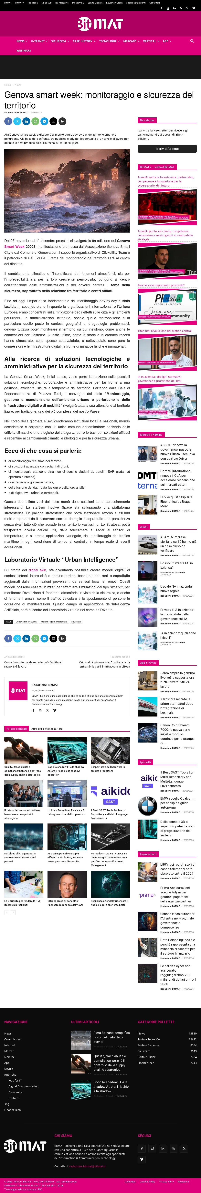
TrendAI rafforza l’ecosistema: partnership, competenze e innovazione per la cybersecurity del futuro (166, 181)
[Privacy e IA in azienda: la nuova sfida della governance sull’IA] (147, 617)
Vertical (149, 41)
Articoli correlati (17, 728)
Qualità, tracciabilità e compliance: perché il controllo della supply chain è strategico (22, 770)
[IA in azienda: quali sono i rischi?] (147, 640)
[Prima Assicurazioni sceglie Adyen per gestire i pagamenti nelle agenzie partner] (147, 895)
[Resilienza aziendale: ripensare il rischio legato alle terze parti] (110, 884)
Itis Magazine (62, 2)
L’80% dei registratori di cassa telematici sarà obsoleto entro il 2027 (177, 868)
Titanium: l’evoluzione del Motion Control (165, 331)
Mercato (129, 41)
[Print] (62, 121)
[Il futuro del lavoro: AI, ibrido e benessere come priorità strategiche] (23, 793)
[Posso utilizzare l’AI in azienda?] (147, 571)
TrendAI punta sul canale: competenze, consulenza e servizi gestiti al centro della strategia (165, 235)
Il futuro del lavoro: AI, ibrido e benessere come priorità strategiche (22, 814)
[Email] (53, 121)
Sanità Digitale (95, 2)
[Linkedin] (174, 8)
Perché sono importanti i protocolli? (161, 285)
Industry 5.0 (78, 2)
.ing (6, 1104)
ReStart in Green (114, 2)
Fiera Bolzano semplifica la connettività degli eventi (112, 1037)
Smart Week (14, 246)
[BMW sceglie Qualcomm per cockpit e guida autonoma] (147, 806)
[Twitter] (187, 8)
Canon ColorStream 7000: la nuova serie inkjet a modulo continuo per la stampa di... (177, 734)
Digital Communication (23, 1086)
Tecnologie (108, 41)
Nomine (9, 1057)
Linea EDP (46, 2)
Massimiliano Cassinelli (172, 572)
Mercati (9, 1051)
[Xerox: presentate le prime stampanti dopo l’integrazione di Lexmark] (147, 707)
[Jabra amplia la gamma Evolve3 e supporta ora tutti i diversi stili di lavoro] (147, 680)
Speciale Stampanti (136, 2)
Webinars (23, 50)
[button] (192, 41)
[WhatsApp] (35, 121)
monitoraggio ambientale (54, 621)
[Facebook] (161, 8)
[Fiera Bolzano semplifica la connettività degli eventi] (81, 1040)
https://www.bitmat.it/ (43, 690)
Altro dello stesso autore (47, 728)
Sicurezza (58, 41)
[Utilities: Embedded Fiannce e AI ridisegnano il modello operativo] (67, 793)
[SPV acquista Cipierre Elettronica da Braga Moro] (147, 505)
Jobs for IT (15, 1080)
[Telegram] (44, 121)
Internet (38, 41)
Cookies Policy (147, 1181)
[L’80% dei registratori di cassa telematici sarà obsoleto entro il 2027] (147, 872)
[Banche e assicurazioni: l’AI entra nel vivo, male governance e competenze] (147, 921)
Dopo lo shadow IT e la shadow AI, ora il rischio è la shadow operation (66, 770)
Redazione (183, 1181)
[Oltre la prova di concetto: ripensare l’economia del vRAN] (67, 884)
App (165, 41)
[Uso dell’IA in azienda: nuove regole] (147, 594)
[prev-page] (6, 912)
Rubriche (10, 1074)
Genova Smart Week (26, 621)
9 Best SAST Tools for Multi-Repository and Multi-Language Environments (109, 814)
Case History (82, 41)
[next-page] (13, 912)
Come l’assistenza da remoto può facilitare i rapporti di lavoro (33, 664)
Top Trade (32, 2)
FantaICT (14, 1098)
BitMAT (8, 2)
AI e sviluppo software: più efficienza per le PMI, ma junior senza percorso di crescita (65, 857)
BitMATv (19, 2)
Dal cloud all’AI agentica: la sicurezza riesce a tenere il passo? (20, 857)
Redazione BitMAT (17, 112)
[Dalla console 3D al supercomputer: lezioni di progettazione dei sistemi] (147, 829)
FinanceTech (12, 1110)
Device (8, 1069)
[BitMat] (100, 24)
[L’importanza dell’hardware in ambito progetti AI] (110, 750)
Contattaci (154, 2)
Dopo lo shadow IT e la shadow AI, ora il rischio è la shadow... (111, 1086)
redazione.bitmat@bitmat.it (87, 1166)
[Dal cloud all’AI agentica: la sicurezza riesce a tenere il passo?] (23, 836)
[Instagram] (168, 8)
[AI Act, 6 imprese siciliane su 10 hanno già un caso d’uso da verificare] (147, 544)
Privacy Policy (166, 1181)
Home (7, 84)
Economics (15, 1092)
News (20, 41)
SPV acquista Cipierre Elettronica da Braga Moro (176, 501)
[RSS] (181, 8)
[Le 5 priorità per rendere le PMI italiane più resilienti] (23, 884)
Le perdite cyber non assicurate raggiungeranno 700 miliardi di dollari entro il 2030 (178, 975)
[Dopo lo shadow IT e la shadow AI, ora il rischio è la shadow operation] (67, 750)
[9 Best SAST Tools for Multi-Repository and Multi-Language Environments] (110, 793)
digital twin (37, 569)
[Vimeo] (194, 8)
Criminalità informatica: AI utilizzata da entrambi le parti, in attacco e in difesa (104, 664)
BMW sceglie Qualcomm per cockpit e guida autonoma (178, 802)
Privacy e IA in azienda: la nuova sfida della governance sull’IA (177, 614)
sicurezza (76, 621)
